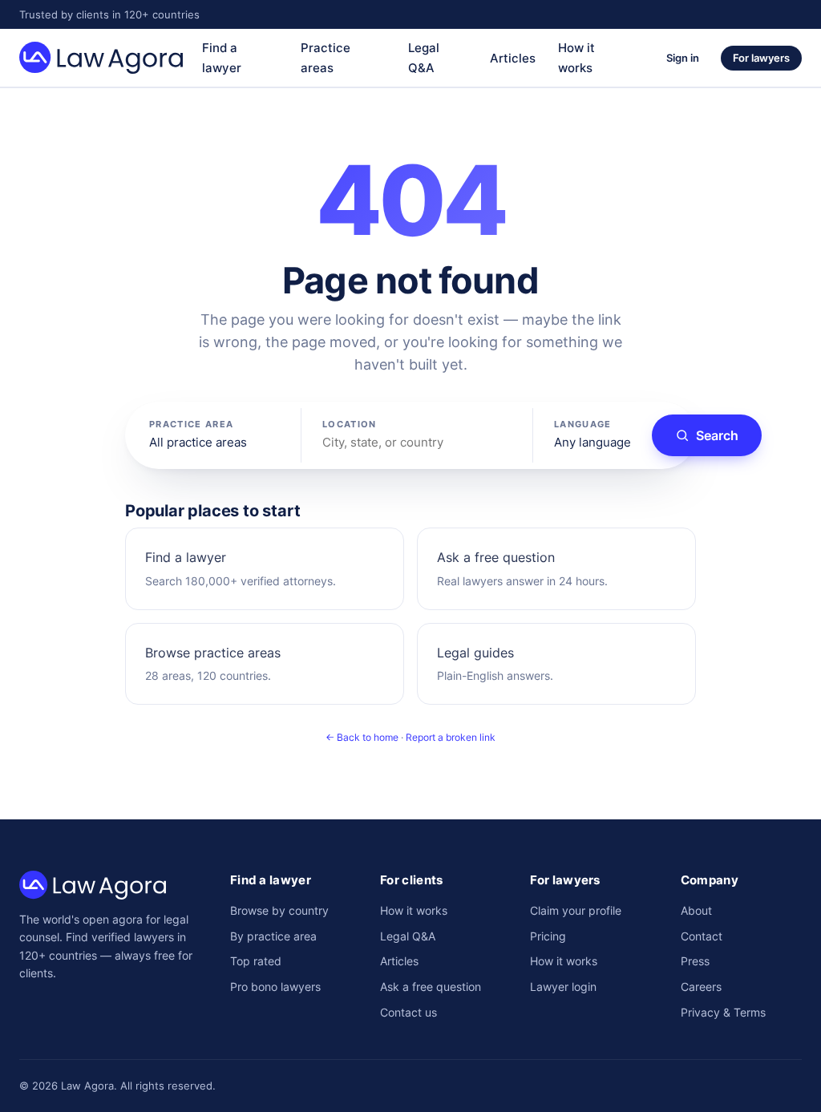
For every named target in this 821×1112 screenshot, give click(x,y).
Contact (701, 936)
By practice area (273, 936)
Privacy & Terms (723, 1012)
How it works (413, 910)
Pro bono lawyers (275, 986)
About (696, 910)
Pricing (548, 936)
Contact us (408, 1012)
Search (717, 435)
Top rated (255, 961)
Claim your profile (575, 910)
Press (695, 961)
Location (349, 424)
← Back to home (362, 737)
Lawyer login (563, 986)
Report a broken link (450, 737)
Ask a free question (430, 986)
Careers (701, 986)
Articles (513, 58)
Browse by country (279, 910)
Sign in (682, 57)
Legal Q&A (407, 936)
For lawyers (761, 57)
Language (583, 424)
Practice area (191, 424)
